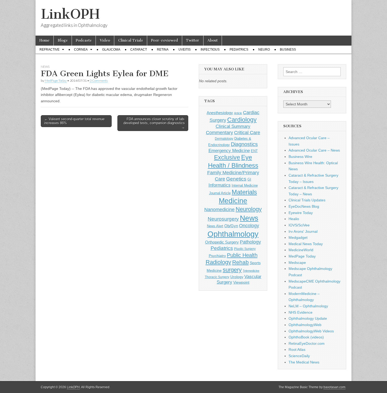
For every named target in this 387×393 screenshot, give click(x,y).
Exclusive (227, 157)
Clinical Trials (130, 40)
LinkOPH (70, 14)
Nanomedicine (219, 209)
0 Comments (99, 81)
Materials (244, 192)
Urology (236, 277)
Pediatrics (239, 49)
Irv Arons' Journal (303, 231)
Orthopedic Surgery (222, 242)
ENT (254, 151)
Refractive (49, 49)
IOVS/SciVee (299, 225)
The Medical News (304, 362)
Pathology (250, 242)
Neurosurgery (223, 219)
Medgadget (298, 237)
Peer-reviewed (164, 40)
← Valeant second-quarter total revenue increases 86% (74, 121)
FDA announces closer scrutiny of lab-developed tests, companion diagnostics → (154, 123)
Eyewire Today (301, 213)
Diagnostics (244, 144)
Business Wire (300, 156)
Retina (162, 49)
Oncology (249, 225)
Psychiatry (217, 256)
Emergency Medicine (229, 150)
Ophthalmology (233, 234)
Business (288, 49)
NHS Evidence (300, 312)
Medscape (297, 262)
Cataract (138, 49)
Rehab (240, 262)
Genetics (236, 179)
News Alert (215, 226)
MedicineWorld (301, 250)
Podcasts (84, 40)
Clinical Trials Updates (307, 200)
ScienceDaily (299, 356)
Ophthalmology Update (308, 318)
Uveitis (184, 49)
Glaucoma (111, 49)
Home (44, 40)
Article (238, 113)
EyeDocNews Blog (304, 206)
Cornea (81, 49)
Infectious (210, 49)
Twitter (192, 40)
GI (249, 179)
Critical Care (247, 132)
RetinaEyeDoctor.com (307, 343)
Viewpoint (241, 282)
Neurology (249, 209)
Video (105, 40)
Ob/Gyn (231, 226)
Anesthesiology (220, 112)
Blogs (63, 40)
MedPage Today (56, 81)
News (45, 66)
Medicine (233, 201)
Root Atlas (297, 349)
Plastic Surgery (245, 249)
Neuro (264, 49)
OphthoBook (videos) (306, 337)
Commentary (219, 132)
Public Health (242, 255)
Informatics (220, 185)
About (212, 40)
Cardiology (242, 119)
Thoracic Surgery (217, 277)
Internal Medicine (245, 185)
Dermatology (224, 138)
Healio (294, 219)
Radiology (218, 262)
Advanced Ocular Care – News (314, 150)
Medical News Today (306, 244)
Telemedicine (251, 270)
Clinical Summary (233, 126)
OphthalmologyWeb (305, 325)
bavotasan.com (334, 387)
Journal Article (220, 193)
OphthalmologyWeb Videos (311, 331)
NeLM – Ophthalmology (308, 306)
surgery (232, 269)
